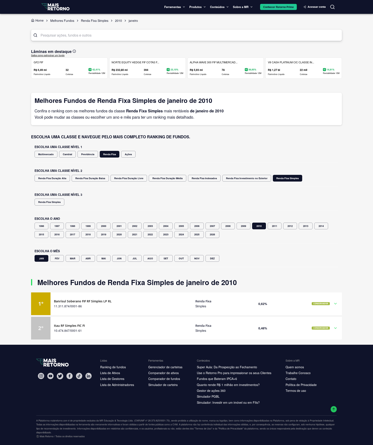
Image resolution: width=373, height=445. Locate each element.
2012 (290, 226)
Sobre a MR (240, 7)
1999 (88, 226)
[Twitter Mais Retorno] (60, 376)
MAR (72, 258)
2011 (274, 226)
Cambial (67, 154)
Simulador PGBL (208, 396)
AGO (150, 258)
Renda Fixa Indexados (204, 178)
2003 (150, 226)
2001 (119, 226)
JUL (135, 258)
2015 (41, 234)
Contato (291, 378)
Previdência (87, 154)
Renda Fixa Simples (287, 178)
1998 (72, 226)
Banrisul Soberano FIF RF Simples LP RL (83, 301)
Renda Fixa (109, 154)
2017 (72, 234)
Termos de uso (296, 390)
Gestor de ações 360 (211, 390)
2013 (305, 226)
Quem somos (295, 367)
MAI (103, 258)
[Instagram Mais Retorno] (41, 376)
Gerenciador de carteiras (165, 367)
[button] (186, 303)
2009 (243, 226)
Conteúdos (217, 7)
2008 (228, 226)
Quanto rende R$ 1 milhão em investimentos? (228, 385)
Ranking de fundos (113, 367)
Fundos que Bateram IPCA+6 (217, 378)
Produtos (195, 7)
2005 (181, 226)
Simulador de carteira (163, 385)
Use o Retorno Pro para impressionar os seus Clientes (234, 373)
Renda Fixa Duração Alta (52, 178)
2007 (212, 226)
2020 (119, 234)
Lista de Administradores (117, 385)
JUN (119, 258)
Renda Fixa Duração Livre (128, 178)
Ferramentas (172, 7)
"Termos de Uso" (203, 428)
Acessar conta (317, 7)
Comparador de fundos (164, 378)
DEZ (212, 258)
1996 (41, 226)
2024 (181, 234)
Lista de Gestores (112, 378)
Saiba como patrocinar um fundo (48, 55)
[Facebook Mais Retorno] (69, 376)
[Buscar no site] (332, 7)
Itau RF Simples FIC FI (69, 326)
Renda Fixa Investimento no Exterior (246, 178)
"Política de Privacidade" (230, 428)
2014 (321, 226)
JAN (41, 258)
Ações (128, 154)
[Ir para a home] (55, 6)
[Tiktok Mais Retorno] (79, 376)
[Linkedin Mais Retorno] (88, 376)
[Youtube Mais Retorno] (50, 376)
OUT (181, 258)
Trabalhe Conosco (298, 373)
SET (166, 258)
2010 (259, 226)
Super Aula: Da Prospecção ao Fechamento (227, 367)
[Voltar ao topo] (334, 409)
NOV (196, 258)
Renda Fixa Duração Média (167, 178)
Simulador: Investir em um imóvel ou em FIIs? (228, 402)
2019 (103, 234)
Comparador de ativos (163, 373)
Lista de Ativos (110, 373)
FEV (57, 258)
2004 (165, 226)
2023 (165, 234)
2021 (134, 234)
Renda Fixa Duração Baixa (90, 178)
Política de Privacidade (301, 385)
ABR (88, 258)
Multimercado (46, 154)
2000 (103, 226)
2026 (212, 234)
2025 (196, 234)
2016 (57, 234)
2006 (196, 226)
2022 (150, 234)
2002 (134, 226)
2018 (88, 234)
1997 (57, 226)
